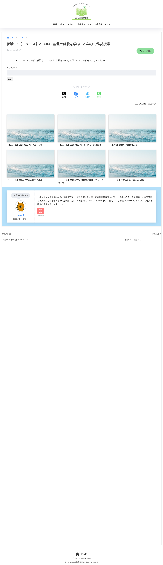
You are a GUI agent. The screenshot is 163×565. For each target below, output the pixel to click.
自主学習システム (102, 24)
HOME (83, 554)
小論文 (71, 24)
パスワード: (12, 68)
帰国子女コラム (84, 24)
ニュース (152, 104)
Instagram (40, 215)
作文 (62, 24)
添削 (55, 24)
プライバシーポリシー (81, 558)
